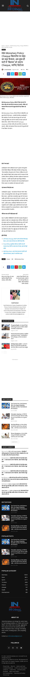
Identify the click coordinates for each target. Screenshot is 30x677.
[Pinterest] (16, 74)
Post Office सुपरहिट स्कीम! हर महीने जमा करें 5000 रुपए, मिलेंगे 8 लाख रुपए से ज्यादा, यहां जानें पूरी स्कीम (15, 246)
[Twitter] (12, 74)
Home (3, 45)
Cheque (8, 259)
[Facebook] (8, 74)
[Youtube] (21, 647)
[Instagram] (13, 647)
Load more (14, 442)
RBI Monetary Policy (19, 259)
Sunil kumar (8, 69)
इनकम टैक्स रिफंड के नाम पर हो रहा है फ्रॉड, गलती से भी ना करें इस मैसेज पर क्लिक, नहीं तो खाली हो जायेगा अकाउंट (22, 280)
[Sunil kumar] (3, 69)
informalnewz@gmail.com (15, 636)
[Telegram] (24, 74)
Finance (7, 45)
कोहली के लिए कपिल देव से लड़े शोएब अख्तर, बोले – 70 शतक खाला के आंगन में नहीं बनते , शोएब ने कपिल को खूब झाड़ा (14, 459)
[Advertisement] (15, 27)
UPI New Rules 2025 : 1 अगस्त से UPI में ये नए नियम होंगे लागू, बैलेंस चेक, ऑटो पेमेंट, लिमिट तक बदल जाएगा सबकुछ (19, 345)
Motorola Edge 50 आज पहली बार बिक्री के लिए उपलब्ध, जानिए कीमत (8, 278)
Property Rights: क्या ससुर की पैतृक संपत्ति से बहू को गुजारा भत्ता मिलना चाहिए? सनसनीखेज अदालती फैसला (19, 327)
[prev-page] (3, 352)
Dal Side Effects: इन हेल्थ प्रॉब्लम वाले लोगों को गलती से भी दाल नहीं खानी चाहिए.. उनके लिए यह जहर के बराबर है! (19, 426)
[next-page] (5, 352)
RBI (12, 259)
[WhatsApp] (20, 74)
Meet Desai (4, 490)
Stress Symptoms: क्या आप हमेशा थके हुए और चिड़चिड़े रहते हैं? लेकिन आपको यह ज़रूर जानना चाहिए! (19, 435)
